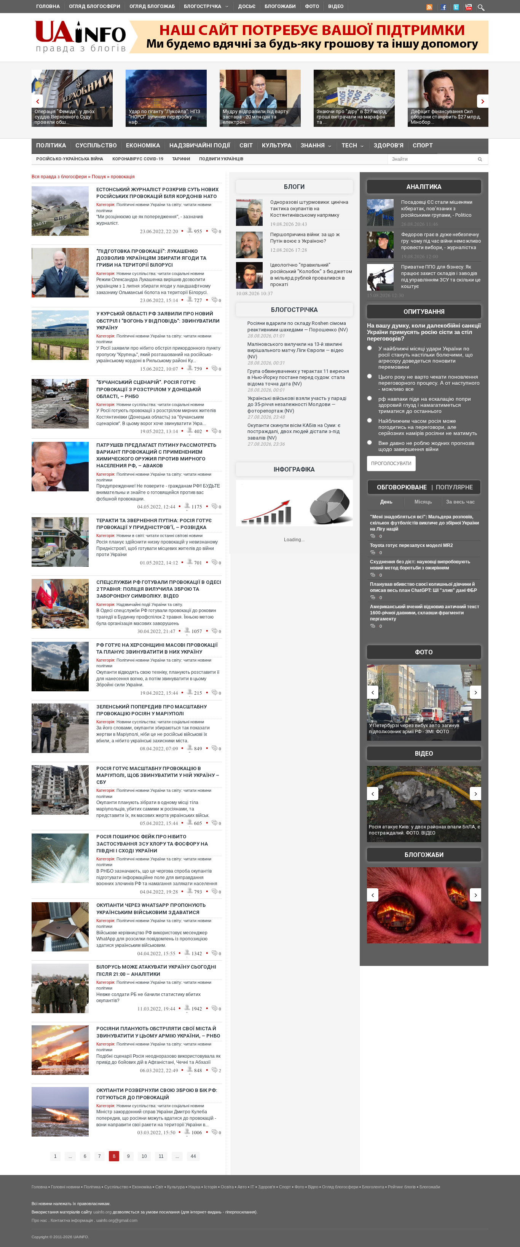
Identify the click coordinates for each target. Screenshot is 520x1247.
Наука (194, 1187)
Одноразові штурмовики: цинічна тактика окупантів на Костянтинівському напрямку (309, 208)
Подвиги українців (221, 159)
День (386, 502)
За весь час (460, 502)
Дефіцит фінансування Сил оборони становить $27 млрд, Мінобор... (446, 117)
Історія (210, 1187)
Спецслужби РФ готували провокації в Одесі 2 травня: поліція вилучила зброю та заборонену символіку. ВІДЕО (158, 589)
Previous (35, 101)
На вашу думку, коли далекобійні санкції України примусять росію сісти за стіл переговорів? (424, 332)
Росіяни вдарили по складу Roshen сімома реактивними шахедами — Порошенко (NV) (297, 326)
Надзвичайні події (199, 145)
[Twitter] (454, 8)
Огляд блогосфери (94, 6)
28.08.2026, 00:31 (266, 363)
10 (144, 1156)
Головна (48, 6)
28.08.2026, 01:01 (266, 336)
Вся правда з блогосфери (59, 176)
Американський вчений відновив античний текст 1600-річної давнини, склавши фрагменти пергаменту (424, 613)
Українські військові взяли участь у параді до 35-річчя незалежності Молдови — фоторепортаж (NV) (296, 404)
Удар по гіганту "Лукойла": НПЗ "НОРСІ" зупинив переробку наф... (164, 117)
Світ (246, 145)
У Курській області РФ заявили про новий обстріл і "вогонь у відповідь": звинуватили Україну (158, 320)
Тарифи (181, 159)
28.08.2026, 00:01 (266, 390)
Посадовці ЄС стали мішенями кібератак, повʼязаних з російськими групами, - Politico (436, 208)
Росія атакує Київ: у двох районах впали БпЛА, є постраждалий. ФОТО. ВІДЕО (424, 830)
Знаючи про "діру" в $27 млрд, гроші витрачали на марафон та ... (352, 117)
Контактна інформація (72, 1220)
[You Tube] (467, 8)
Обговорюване (402, 487)
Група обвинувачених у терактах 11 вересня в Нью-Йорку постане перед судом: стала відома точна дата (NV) (298, 377)
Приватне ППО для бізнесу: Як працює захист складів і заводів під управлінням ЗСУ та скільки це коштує (440, 276)
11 (161, 1156)
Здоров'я (389, 145)
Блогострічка (200, 7)
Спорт (423, 145)
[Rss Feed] (428, 8)
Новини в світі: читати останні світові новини (159, 535)
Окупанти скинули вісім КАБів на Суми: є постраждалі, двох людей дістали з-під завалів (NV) (293, 431)
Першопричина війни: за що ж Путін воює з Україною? (305, 238)
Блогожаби (280, 6)
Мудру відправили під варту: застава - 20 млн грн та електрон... (256, 117)
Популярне (454, 487)
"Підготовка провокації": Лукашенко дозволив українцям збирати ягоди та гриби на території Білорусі (151, 258)
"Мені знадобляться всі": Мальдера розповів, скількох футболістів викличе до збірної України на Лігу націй (424, 523)
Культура (277, 145)
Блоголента (373, 1187)
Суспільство (96, 145)
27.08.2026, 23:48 (266, 417)
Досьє (246, 6)
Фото (312, 6)
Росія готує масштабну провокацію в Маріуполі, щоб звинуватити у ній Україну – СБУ (157, 775)
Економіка (143, 145)
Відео (335, 6)
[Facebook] (441, 8)
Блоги (294, 186)
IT (252, 1187)
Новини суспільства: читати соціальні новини (160, 273)
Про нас (39, 1220)
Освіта (227, 1187)
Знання (310, 147)
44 (193, 1156)
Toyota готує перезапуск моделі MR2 (411, 545)
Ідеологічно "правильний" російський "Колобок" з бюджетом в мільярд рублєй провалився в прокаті (311, 274)
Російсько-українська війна (69, 159)
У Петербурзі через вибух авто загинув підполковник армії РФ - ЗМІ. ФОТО (414, 728)
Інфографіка (294, 469)
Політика (51, 145)
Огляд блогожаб (152, 6)
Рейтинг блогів (402, 1187)
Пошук (99, 176)
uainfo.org (102, 1212)
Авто (242, 1187)
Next (484, 101)
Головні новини (65, 1187)
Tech (347, 147)
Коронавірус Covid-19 (137, 159)
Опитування (424, 311)
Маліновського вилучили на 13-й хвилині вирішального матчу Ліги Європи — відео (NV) (295, 350)
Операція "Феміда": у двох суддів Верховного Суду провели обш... (64, 117)
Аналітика (424, 186)
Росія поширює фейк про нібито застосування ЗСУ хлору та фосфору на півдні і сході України (152, 843)
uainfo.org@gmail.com (116, 1220)
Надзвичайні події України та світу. (149, 604)
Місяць (423, 502)
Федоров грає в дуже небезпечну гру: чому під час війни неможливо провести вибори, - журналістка (441, 241)
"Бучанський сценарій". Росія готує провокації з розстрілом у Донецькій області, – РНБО (148, 389)
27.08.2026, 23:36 (266, 444)
